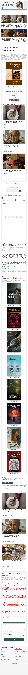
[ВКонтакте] (10, 100)
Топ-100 (3, 654)
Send (14, 639)
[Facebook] (12, 100)
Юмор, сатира (18, 659)
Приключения (18, 657)
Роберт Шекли (16, 86)
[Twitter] (18, 100)
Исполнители (4, 657)
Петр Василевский (16, 89)
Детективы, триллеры (20, 653)
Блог (2, 653)
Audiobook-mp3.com (23, 663)
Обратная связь (5, 659)
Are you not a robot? (7, 631)
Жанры (3, 651)
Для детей (17, 654)
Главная (3, 649)
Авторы (3, 656)
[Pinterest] (16, 100)
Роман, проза (18, 656)
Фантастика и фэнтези (21, 651)
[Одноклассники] (14, 100)
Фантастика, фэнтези (16, 91)
